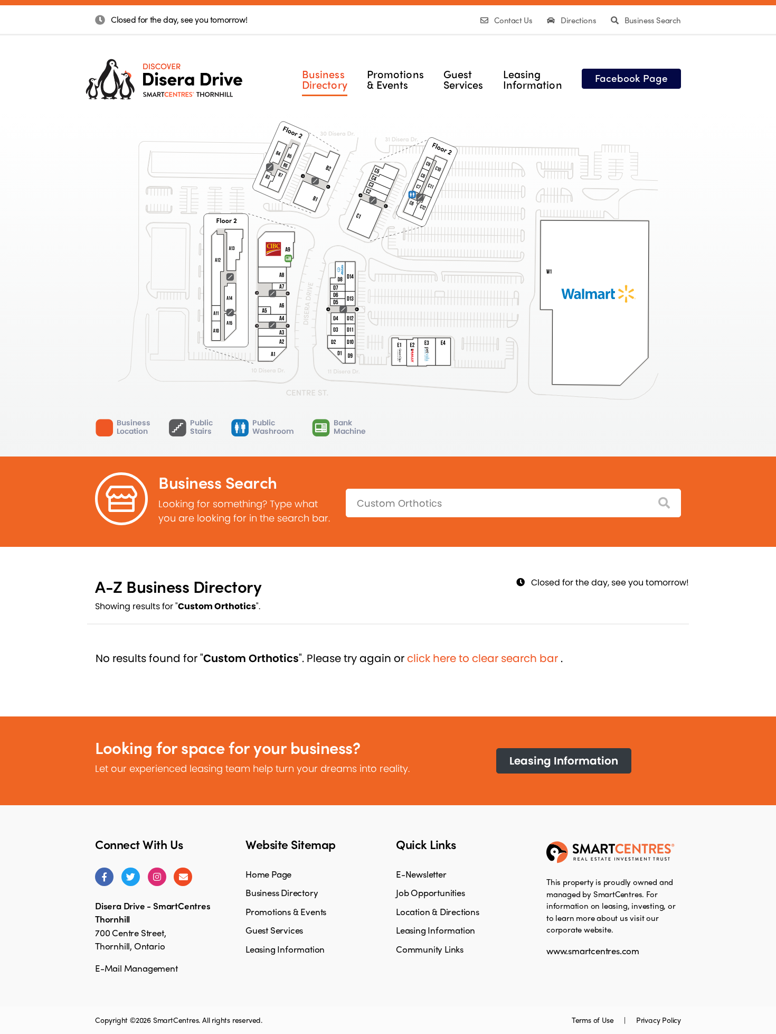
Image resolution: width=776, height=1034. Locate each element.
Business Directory (281, 892)
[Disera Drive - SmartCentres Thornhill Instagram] (157, 877)
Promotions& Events (395, 79)
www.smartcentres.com (592, 950)
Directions (578, 20)
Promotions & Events (285, 911)
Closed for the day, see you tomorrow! (179, 19)
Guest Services (274, 930)
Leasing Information (563, 760)
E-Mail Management (136, 968)
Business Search (651, 20)
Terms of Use (594, 1019)
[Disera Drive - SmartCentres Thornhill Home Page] (164, 71)
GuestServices (463, 79)
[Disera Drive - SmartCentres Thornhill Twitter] (130, 877)
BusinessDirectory (324, 79)
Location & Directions (437, 911)
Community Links (429, 949)
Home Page (268, 874)
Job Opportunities (430, 892)
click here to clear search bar (484, 658)
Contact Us (513, 20)
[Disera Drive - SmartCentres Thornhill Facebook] (104, 877)
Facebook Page (631, 77)
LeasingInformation (532, 79)
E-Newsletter (421, 874)
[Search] (664, 503)
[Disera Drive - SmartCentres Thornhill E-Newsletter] (183, 877)
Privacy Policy (658, 1019)
